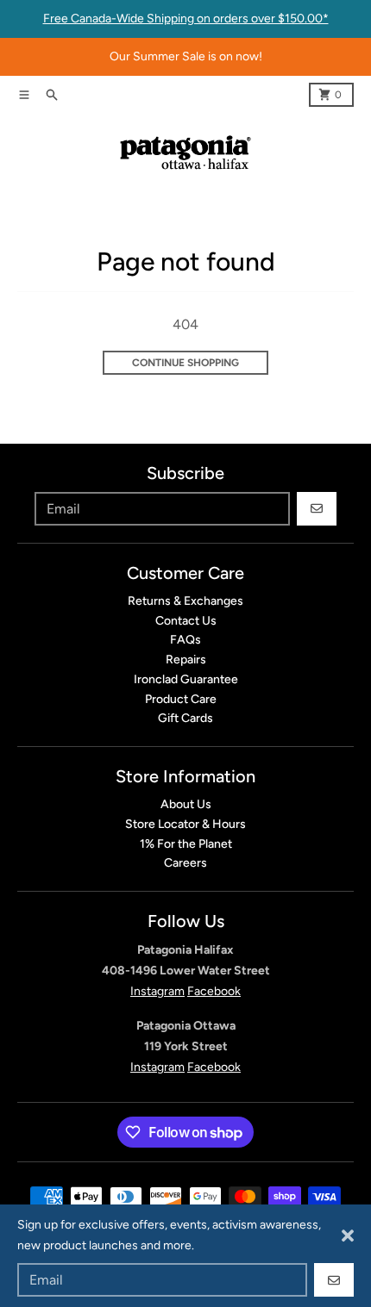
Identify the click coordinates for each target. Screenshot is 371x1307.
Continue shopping (185, 363)
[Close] (348, 1235)
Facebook (214, 991)
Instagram (157, 991)
